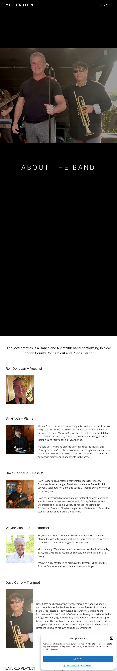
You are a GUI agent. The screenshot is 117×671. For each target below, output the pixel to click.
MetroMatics (20, 5)
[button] (111, 638)
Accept (78, 658)
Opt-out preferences (71, 665)
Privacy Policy (86, 665)
